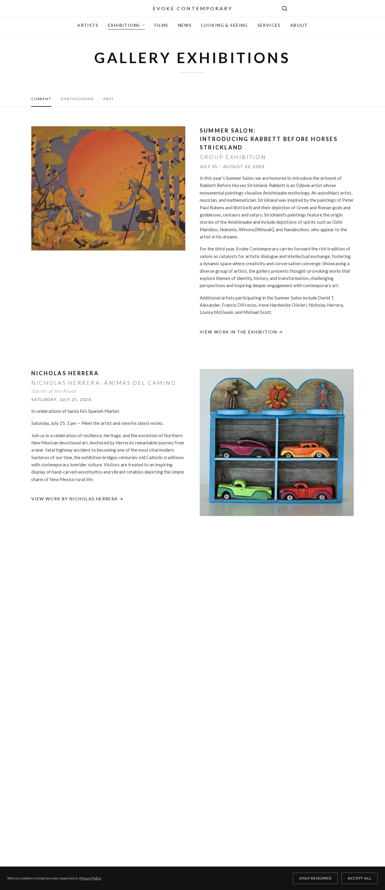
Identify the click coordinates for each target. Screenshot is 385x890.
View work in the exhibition (241, 331)
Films (161, 25)
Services (269, 25)
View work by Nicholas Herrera (77, 498)
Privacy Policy (90, 878)
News (185, 25)
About (299, 25)
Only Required (315, 878)
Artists (87, 25)
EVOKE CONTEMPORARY (193, 8)
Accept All (359, 878)
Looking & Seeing (224, 25)
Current (41, 99)
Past (108, 99)
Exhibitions (124, 25)
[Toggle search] (284, 8)
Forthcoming (77, 99)
